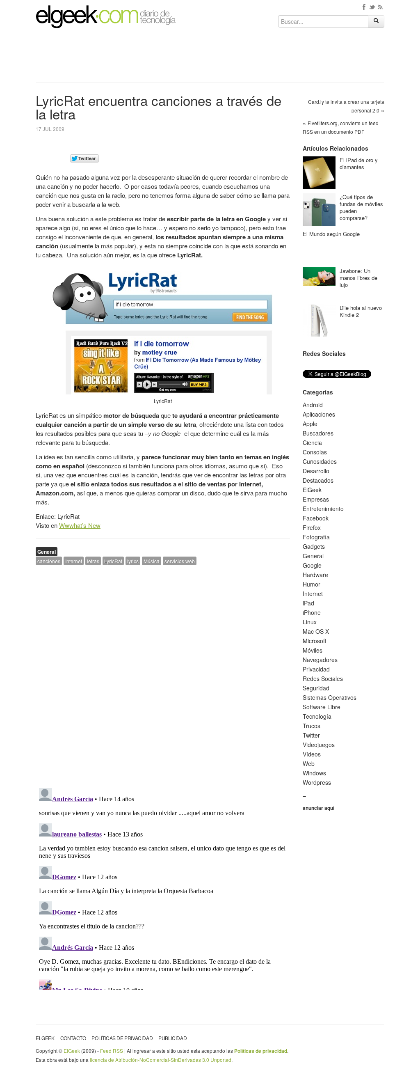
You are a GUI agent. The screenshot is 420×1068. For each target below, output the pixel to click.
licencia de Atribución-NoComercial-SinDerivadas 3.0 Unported (160, 1059)
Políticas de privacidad (122, 1037)
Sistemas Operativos (329, 697)
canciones (48, 560)
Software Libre (321, 707)
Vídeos (312, 754)
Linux (310, 622)
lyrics (133, 560)
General (46, 551)
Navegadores (320, 659)
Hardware (315, 575)
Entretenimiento (323, 508)
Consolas (315, 452)
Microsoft (314, 641)
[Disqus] (163, 675)
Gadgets (314, 546)
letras (93, 560)
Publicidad (172, 1037)
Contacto (73, 1037)
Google (312, 565)
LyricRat (113, 560)
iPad (308, 603)
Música (152, 560)
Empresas (316, 499)
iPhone (312, 612)
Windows (314, 773)
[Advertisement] (210, 58)
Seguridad (316, 688)
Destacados (318, 480)
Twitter (311, 735)
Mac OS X (316, 631)
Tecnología (317, 716)
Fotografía (316, 537)
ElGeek (312, 490)
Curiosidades (320, 461)
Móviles (312, 650)
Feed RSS (111, 1050)
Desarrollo (316, 471)
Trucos (311, 726)
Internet (73, 560)
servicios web (179, 560)
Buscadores (318, 433)
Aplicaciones (319, 414)
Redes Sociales (323, 678)
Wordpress (317, 782)
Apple (310, 423)
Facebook (316, 518)
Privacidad (316, 669)
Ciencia (312, 442)
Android (313, 405)
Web (309, 763)
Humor (311, 584)
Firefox (312, 527)
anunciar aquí (318, 807)
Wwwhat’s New (79, 525)
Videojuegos (319, 744)
